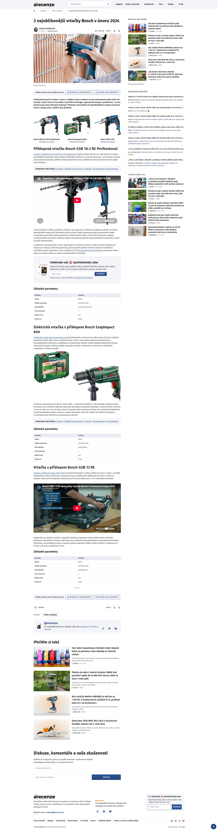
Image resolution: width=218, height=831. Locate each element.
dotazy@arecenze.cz (55, 812)
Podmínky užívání (104, 821)
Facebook (92, 627)
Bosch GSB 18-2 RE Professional (91, 250)
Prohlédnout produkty (46, 142)
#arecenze (99, 801)
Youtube (47, 629)
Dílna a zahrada (50, 615)
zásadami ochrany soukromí (84, 277)
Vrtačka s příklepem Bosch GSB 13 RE (49, 473)
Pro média (84, 821)
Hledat (108, 4)
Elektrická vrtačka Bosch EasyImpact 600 (50, 337)
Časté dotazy (60, 821)
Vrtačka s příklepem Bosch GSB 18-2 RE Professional (55, 154)
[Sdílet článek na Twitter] (119, 31)
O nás (181, 4)
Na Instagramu (99, 169)
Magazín (119, 4)
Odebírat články (52, 31)
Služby (170, 4)
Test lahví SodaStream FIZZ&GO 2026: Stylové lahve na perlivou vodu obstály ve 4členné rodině (95, 651)
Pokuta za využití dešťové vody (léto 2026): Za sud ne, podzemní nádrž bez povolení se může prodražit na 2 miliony (166, 205)
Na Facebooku (112, 169)
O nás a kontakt (39, 821)
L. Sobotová (152, 79)
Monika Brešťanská (47, 28)
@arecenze (51, 623)
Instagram (83, 627)
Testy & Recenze (132, 4)
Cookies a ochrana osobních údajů (125, 821)
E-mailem (87, 169)
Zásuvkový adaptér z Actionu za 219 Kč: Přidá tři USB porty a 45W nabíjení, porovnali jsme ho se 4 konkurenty (164, 229)
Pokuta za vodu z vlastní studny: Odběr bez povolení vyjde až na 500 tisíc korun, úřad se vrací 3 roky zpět (95, 675)
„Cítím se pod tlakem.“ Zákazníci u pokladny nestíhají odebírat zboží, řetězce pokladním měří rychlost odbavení (166, 181)
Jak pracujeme (73, 821)
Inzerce (93, 821)
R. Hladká (75, 663)
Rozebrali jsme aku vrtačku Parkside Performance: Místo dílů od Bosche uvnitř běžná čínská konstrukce (165, 217)
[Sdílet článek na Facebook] (114, 31)
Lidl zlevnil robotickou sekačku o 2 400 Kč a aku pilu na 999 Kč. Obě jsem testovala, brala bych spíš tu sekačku (165, 74)
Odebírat (100, 274)
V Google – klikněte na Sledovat (69, 169)
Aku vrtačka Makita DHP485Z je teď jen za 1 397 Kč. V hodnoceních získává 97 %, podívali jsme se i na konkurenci (96, 699)
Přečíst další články (136, 84)
